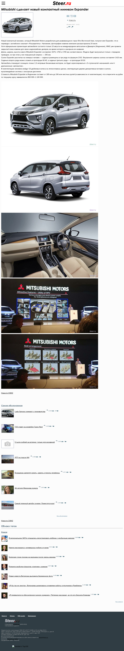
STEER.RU (16, 624)
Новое (4, 532)
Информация (32, 616)
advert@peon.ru (43, 637)
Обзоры (12, 616)
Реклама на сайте (12, 639)
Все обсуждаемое (62, 516)
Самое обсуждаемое (12, 405)
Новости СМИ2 (7, 393)
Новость (72, 20)
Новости (4, 616)
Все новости (119, 601)
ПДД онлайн (21, 616)
